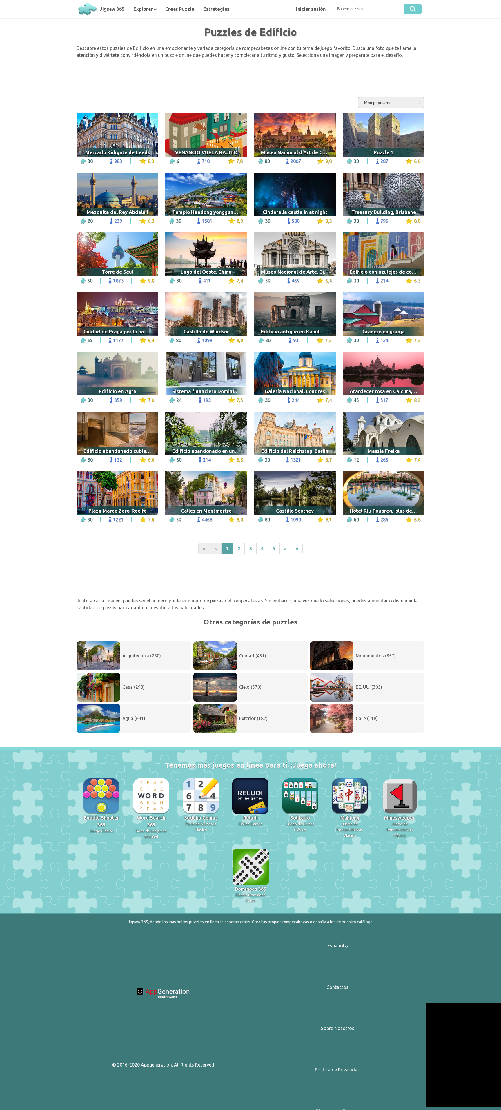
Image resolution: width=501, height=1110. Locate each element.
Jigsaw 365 (112, 9)
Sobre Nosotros (337, 1028)
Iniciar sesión (311, 9)
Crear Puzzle (179, 9)
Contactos (337, 987)
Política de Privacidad (337, 1069)
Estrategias (216, 9)
